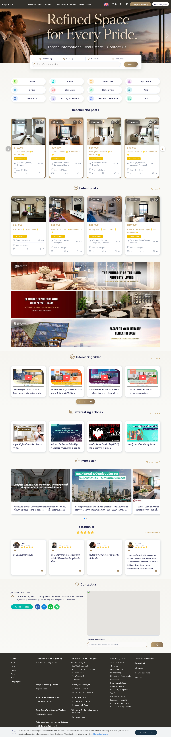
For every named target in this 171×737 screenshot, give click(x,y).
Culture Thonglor (78, 662)
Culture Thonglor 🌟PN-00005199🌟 (24, 153)
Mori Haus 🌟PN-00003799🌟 (25, 229)
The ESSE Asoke (78, 672)
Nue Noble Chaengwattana (47, 662)
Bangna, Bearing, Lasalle (47, 684)
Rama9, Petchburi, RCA (81, 684)
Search (131, 64)
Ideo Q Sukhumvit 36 (79, 666)
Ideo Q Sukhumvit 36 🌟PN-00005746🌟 (101, 153)
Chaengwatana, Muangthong (49, 658)
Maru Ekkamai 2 (77, 676)
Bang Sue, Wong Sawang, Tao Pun (51, 710)
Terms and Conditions (144, 658)
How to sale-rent (142, 672)
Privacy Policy (141, 663)
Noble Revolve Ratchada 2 (46, 726)
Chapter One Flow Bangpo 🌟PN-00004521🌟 (141, 231)
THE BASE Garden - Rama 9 (82, 692)
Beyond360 (8, 4)
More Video (84, 401)
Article (81, 4)
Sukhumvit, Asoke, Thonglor (84, 658)
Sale (13, 662)
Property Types (61, 4)
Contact (89, 4)
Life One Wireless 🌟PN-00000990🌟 (142, 153)
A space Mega (41, 688)
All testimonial (151, 532)
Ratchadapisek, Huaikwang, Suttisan (52, 722)
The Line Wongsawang (45, 714)
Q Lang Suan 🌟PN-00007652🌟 (103, 229)
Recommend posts (45, 4)
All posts (154, 189)
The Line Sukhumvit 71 (80, 701)
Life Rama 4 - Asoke (44, 701)
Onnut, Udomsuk (79, 697)
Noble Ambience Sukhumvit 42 (83, 669)
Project (73, 4)
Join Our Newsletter (96, 639)
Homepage (31, 4)
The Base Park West (79, 705)
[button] (167, 36)
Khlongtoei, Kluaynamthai (47, 697)
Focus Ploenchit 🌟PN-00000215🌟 (65, 153)
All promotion (152, 462)
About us (139, 668)
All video (154, 358)
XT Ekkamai (76, 679)
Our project (16, 681)
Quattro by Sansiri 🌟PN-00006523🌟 (66, 231)
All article (154, 413)
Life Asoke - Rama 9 (79, 688)
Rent (13, 666)
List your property (140, 4)
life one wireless (78, 717)
